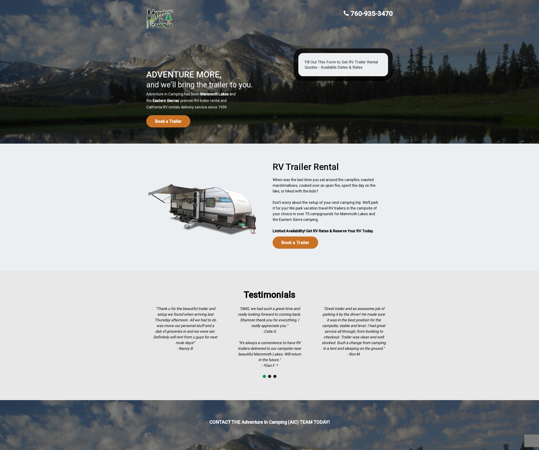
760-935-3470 (372, 13)
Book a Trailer (168, 121)
